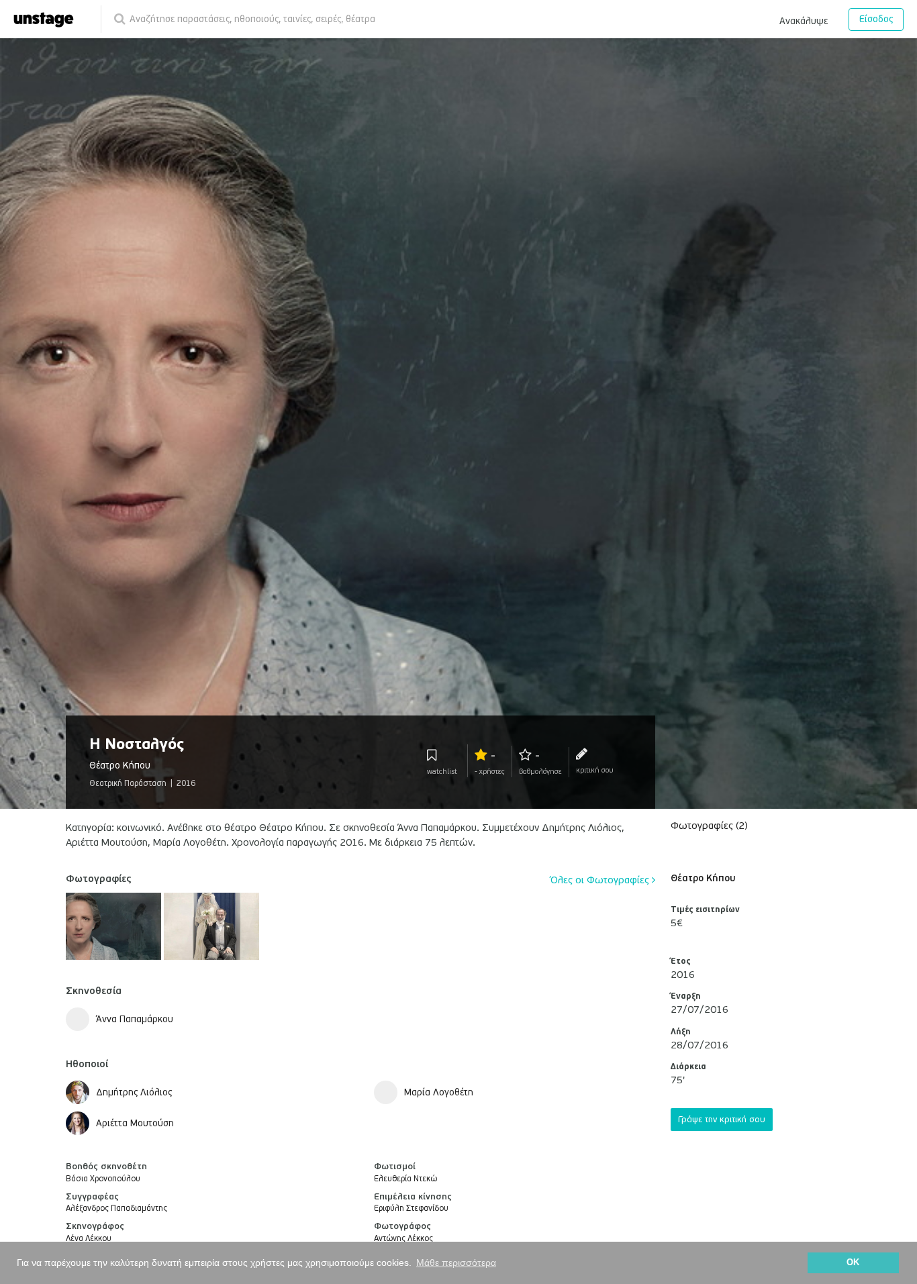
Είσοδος (876, 19)
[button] (803, 19)
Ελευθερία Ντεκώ (405, 1179)
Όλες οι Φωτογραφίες (601, 880)
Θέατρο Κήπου (703, 878)
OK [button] (853, 1262)
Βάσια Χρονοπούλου (103, 1179)
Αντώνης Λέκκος (403, 1238)
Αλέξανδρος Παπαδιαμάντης (116, 1208)
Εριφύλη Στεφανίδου (411, 1208)
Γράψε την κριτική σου (721, 1119)
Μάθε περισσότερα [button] (456, 1262)
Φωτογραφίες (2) (709, 825)
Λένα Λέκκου (88, 1238)
